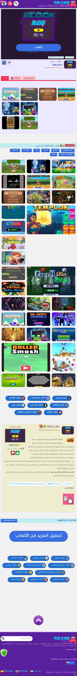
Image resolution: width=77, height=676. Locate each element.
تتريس (45, 150)
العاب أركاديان (14, 398)
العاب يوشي (11, 565)
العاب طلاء (15, 579)
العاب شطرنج (37, 579)
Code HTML (71, 440)
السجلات (15, 150)
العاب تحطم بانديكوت (61, 565)
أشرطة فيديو (29, 78)
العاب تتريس (61, 398)
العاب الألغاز (52, 412)
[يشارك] (4, 62)
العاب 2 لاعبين (17, 558)
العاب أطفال (58, 405)
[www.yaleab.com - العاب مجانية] (62, 639)
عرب (71, 663)
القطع (55, 150)
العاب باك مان (37, 405)
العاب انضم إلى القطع (27, 412)
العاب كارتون (38, 558)
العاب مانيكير (58, 579)
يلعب (38, 47)
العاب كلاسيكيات (38, 398)
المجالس (27, 150)
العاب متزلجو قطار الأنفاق (49, 572)
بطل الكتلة (37, 671)
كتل (36, 150)
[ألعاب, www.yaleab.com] (62, 4)
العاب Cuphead (21, 572)
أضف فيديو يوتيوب (9, 520)
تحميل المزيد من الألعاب (38, 536)
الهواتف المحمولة (66, 154)
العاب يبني (16, 405)
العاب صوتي (59, 558)
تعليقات (16, 78)
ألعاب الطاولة (67, 150)
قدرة (53, 154)
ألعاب (5, 78)
